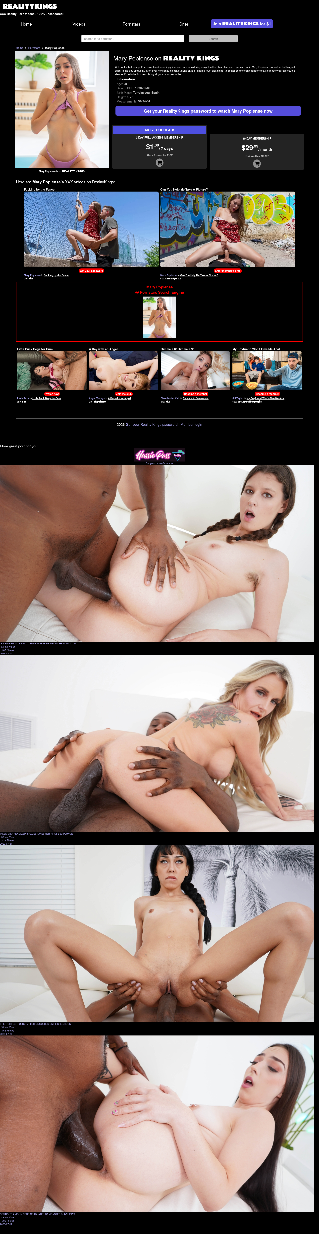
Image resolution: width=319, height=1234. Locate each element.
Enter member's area (228, 271)
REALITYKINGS (29, 6)
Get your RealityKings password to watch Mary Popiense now (208, 111)
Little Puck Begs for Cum (35, 349)
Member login (191, 424)
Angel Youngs (97, 398)
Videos (78, 24)
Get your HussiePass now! (159, 463)
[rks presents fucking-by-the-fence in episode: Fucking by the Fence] (91, 229)
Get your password (91, 271)
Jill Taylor (237, 398)
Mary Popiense (32, 275)
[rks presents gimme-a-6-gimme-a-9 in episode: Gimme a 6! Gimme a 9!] (195, 370)
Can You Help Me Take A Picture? (184, 189)
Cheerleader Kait (170, 398)
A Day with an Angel (103, 349)
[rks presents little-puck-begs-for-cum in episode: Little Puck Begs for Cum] (52, 370)
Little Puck (23, 398)
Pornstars (131, 24)
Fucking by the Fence (39, 189)
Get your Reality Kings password (152, 424)
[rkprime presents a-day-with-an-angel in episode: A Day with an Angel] (123, 370)
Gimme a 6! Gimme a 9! (177, 349)
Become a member (195, 394)
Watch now (52, 394)
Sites (184, 24)
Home (26, 24)
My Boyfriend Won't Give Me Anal (256, 349)
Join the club (124, 394)
